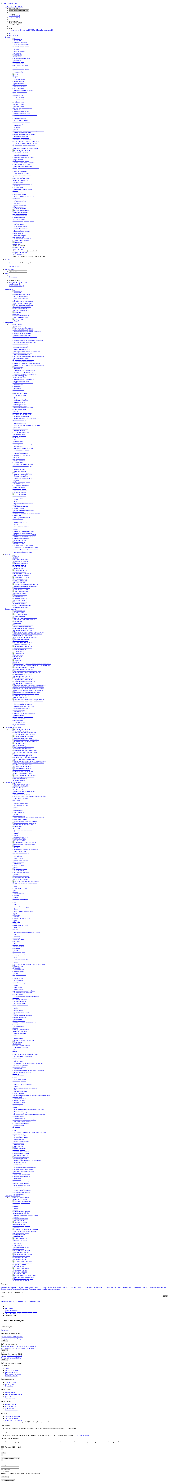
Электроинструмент (11, 1310)
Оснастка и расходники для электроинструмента (21, 1312)
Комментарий (5, 1469)
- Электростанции (154, 1287)
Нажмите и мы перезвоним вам (18, 10)
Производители (10, 1392)
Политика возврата (11, 1376)
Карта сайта (9, 1386)
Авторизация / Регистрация (18, 282)
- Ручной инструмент (75, 1287)
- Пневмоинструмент (59, 1287)
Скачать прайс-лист (33, 1301)
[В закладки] (1, 1343)
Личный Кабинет (10, 1404)
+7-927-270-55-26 (14, 16)
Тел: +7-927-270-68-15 (12, 1418)
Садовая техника (10, 609)
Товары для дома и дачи (13, 782)
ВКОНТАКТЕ (13, 35)
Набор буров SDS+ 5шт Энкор (11, 1339)
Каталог (7, 37)
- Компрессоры (46, 1287)
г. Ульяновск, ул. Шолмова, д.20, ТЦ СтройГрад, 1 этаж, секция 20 (31, 30)
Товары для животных (12, 1196)
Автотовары (9, 289)
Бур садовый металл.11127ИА (11, 1358)
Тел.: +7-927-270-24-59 (12, 1416)
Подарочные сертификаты (13, 1394)
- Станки (106, 1287)
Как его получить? (15, 266)
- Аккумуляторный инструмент (29, 1287)
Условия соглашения (11, 1370)
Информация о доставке (13, 1374)
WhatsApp (12, 33)
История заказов (10, 1406)
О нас (7, 1368)
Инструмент (9, 323)
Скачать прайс (13, 277)
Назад (3, 1452)
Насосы (7, 554)
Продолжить (5, 1330)
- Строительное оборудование (120, 1287)
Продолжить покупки (8, 1458)
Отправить (5, 1477)
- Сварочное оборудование (92, 1287)
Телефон (3, 1465)
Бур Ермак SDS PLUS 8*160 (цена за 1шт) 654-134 (18, 1348)
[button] (7, 259)
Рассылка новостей (11, 1410)
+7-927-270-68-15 (14, 17)
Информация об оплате (12, 1372)
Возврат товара (10, 1384)
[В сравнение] (3, 1343)
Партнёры (8, 1396)
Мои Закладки (9, 1408)
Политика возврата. (82, 1435)
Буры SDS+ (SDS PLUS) (13, 1313)
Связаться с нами (10, 1382)
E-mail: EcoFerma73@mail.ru (14, 1420)
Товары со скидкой (11, 1398)
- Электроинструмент (139, 1287)
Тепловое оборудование (13, 727)
